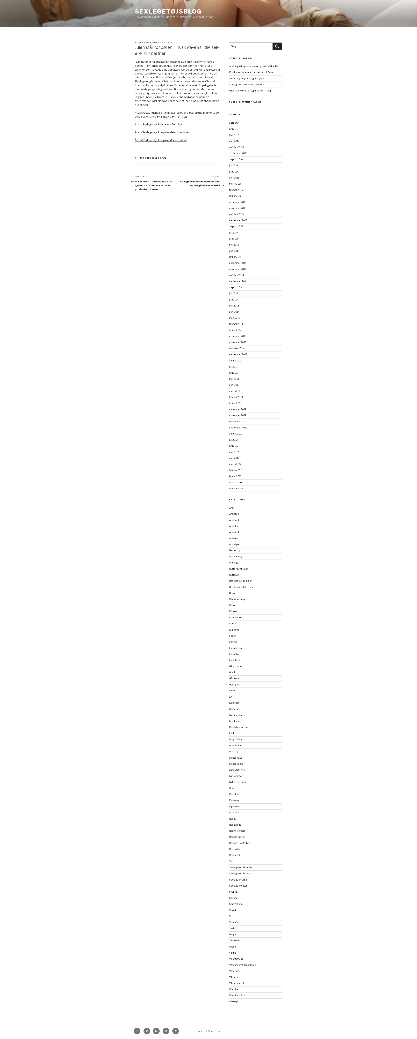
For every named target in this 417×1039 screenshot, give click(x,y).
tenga (232, 934)
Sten (231, 916)
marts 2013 (235, 391)
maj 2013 (234, 378)
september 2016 (238, 153)
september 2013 (238, 354)
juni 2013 (233, 372)
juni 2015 (234, 238)
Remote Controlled (239, 843)
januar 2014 (235, 330)
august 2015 (236, 226)
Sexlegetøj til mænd (240, 873)
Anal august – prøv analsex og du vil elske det (253, 66)
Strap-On (234, 922)
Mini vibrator (236, 776)
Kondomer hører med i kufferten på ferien (251, 72)
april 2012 (234, 458)
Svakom (233, 928)
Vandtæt (234, 971)
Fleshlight (234, 660)
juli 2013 (233, 366)
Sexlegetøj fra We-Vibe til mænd (246, 84)
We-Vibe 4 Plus (237, 995)
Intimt (232, 690)
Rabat (232, 818)
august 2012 (236, 433)
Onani (232, 788)
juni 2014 (234, 299)
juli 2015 (233, 232)
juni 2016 (234, 171)
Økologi (233, 1001)
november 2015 (237, 208)
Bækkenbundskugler (240, 580)
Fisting (233, 641)
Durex (232, 623)
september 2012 (238, 427)
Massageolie (236, 763)
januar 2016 (235, 195)
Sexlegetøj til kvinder (240, 867)
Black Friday (235, 556)
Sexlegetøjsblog (168, 11)
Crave (232, 593)
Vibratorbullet (236, 983)
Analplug (233, 526)
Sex (231, 861)
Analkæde (234, 520)
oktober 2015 (236, 214)
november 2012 (237, 415)
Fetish (232, 635)
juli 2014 (233, 293)
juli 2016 (233, 165)
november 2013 (237, 342)
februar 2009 (236, 488)
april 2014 (234, 311)
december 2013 (237, 336)
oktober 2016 (236, 147)
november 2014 (237, 269)
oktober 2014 (236, 275)
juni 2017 (233, 128)
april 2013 (234, 384)
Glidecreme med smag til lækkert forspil (251, 90)
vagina (232, 952)
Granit (232, 672)
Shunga (233, 891)
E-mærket (234, 629)
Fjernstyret (235, 654)
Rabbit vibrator (237, 830)
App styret (235, 544)
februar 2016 (236, 189)
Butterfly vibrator (238, 568)
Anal (231, 507)
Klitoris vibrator (237, 715)
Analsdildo (234, 532)
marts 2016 (235, 183)
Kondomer (235, 721)
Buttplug (234, 574)
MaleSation (235, 745)
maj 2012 (234, 452)
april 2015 (234, 250)
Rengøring (234, 849)
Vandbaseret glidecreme (242, 965)
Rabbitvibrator (237, 837)
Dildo (232, 605)
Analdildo (234, 513)
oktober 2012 (236, 421)
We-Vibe (233, 989)
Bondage (234, 562)
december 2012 (237, 409)
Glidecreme (235, 666)
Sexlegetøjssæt (238, 885)
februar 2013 (236, 397)
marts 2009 (235, 482)
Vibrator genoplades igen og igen (247, 78)
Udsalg (233, 946)
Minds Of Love (237, 770)
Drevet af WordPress (208, 1031)
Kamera (233, 709)
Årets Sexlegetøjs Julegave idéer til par (159, 124)
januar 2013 (235, 403)
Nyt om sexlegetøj (152, 158)
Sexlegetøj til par (238, 879)
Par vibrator (235, 794)
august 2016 (236, 159)
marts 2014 (235, 317)
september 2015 (238, 220)
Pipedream (235, 806)
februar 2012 (236, 470)
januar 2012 (235, 476)
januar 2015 (235, 256)
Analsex (233, 538)
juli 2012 (233, 439)
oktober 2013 (236, 348)
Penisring (234, 800)
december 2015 (237, 202)
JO (230, 696)
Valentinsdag (236, 958)
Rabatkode (235, 824)
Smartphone (236, 904)
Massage (234, 751)
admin (168, 42)
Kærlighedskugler (239, 727)
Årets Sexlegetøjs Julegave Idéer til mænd (161, 140)
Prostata (234, 812)
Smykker (234, 910)
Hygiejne (234, 684)
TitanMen (234, 940)
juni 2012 (233, 445)
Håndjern (234, 678)
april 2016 (234, 177)
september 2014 (238, 281)
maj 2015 (234, 244)
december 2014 (237, 263)
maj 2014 (234, 305)
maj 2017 (234, 135)
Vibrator (233, 977)
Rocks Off (234, 855)
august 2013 (236, 360)
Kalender (234, 702)
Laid (231, 733)
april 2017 (234, 141)
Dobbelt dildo (236, 617)
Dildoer (233, 611)
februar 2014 (236, 323)
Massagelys (235, 757)
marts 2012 (235, 464)
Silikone (233, 898)
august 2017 (236, 122)
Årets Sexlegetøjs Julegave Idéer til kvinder (162, 132)
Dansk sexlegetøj (239, 599)
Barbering (234, 550)
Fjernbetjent (236, 648)
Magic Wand (236, 739)
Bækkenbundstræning (241, 587)
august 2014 (236, 287)
